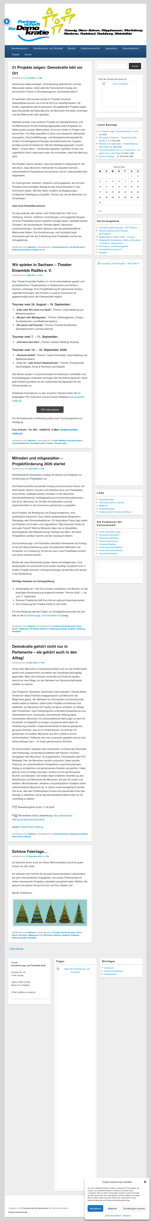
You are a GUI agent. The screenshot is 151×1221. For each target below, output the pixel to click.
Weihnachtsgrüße (19, 937)
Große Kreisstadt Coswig (109, 531)
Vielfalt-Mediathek (106, 508)
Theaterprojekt (60, 443)
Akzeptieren (95, 1208)
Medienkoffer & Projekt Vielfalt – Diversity (117, 236)
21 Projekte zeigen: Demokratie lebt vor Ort (117, 131)
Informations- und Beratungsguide (113, 246)
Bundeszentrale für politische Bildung (115, 511)
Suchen (135, 66)
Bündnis (72, 48)
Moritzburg (34, 628)
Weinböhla (16, 631)
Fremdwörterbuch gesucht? (110, 249)
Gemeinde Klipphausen (109, 538)
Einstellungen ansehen (134, 1208)
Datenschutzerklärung (113, 1215)
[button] (145, 1181)
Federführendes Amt (90, 48)
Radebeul (72, 628)
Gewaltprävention (38, 443)
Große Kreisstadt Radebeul (110, 547)
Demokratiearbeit (60, 833)
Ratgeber (103, 252)
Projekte (15, 54)
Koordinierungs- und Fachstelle (48, 48)
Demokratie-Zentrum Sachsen (112, 502)
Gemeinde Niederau (107, 544)
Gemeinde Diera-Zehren (109, 534)
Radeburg (81, 628)
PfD (40, 78)
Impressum (127, 1215)
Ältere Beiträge (15, 948)
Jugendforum (111, 48)
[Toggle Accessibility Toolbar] (6, 21)
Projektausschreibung (21, 249)
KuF (41, 935)
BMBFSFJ (103, 505)
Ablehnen (112, 1208)
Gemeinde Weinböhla (108, 553)
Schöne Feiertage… (30, 851)
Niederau (44, 628)
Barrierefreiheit (110, 974)
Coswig (56, 626)
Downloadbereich (131, 48)
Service (28, 54)
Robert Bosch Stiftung (31, 827)
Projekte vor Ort (38, 249)
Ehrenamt (23, 935)
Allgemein (31, 247)
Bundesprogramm (20, 48)
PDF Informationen (50, 409)
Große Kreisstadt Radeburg (110, 550)
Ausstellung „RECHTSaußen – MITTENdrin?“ (118, 227)
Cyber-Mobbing (59, 440)
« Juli (99, 211)
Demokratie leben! (77, 247)
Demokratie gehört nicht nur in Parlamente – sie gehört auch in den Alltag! (44, 651)
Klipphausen (24, 628)
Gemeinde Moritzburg (108, 541)
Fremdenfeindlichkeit (21, 443)
